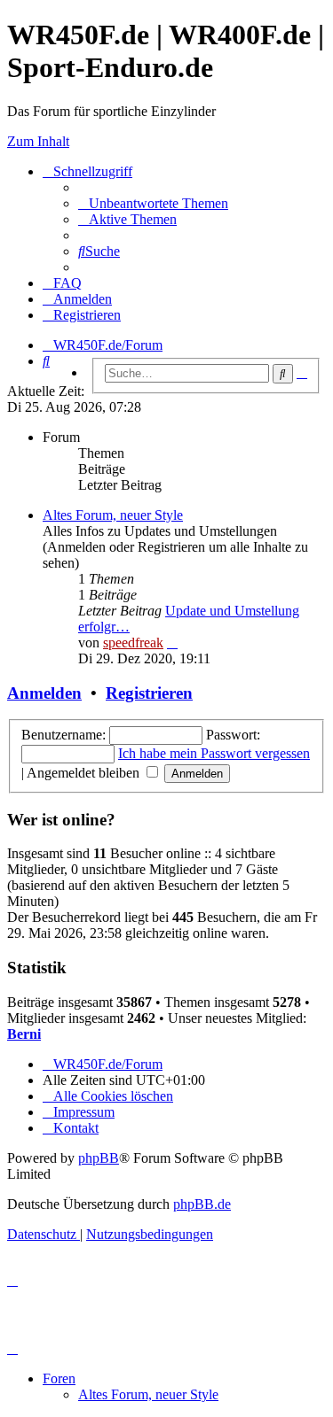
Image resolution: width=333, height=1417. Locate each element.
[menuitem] (153, 203)
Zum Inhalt (38, 141)
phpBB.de (202, 1204)
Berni (24, 1033)
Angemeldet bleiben (85, 772)
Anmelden (44, 693)
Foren (59, 1378)
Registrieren (149, 693)
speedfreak (133, 642)
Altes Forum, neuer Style (113, 515)
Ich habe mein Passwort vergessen (214, 753)
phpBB (98, 1157)
